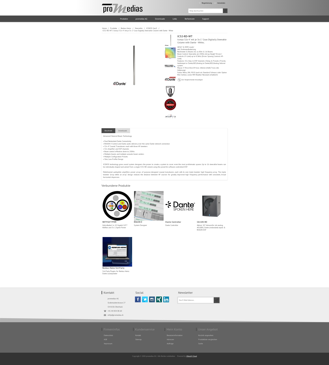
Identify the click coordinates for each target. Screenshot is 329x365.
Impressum (108, 343)
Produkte (124, 18)
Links (175, 18)
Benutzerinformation (174, 335)
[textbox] (205, 10)
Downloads (160, 18)
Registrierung (207, 3)
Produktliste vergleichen (207, 339)
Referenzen (190, 18)
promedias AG (141, 18)
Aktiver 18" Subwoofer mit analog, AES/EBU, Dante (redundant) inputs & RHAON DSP (211, 226)
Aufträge (170, 343)
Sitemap (138, 339)
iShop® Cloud (191, 356)
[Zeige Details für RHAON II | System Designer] (149, 206)
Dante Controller (173, 223)
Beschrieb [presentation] (108, 131)
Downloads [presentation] (122, 131)
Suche (200, 343)
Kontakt (138, 335)
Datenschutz (108, 335)
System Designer (140, 223)
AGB (105, 339)
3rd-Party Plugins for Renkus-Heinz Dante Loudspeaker (115, 271)
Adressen (170, 339)
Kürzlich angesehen (205, 335)
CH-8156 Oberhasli (115, 307)
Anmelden (221, 3)
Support (205, 18)
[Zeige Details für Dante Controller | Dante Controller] (180, 206)
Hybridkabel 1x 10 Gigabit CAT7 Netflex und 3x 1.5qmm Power (114, 225)
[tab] (108, 130)
